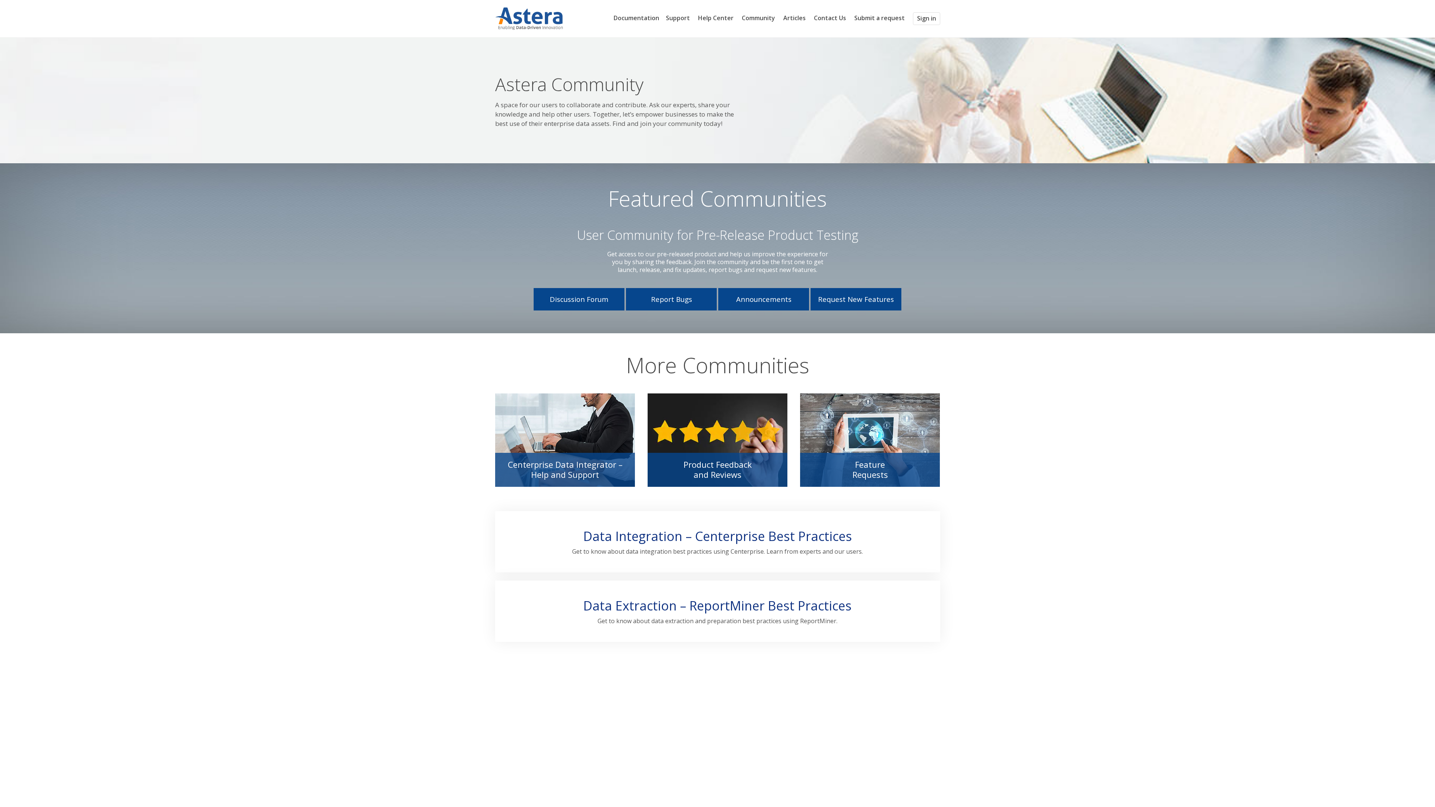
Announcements (763, 299)
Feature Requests (870, 469)
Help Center (716, 18)
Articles (794, 18)
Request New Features (856, 299)
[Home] (529, 18)
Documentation (636, 18)
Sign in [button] (926, 18)
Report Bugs (671, 299)
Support (678, 18)
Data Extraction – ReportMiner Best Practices (717, 605)
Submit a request (879, 18)
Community (758, 18)
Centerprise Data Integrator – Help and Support (565, 469)
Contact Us (830, 18)
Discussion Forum (579, 299)
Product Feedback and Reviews (717, 469)
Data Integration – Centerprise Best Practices (717, 536)
